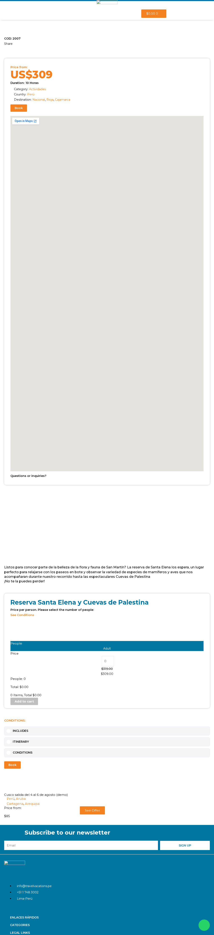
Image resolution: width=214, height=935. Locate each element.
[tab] (107, 731)
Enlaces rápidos (24, 917)
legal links (20, 933)
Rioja (50, 99)
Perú (30, 94)
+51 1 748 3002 (27, 892)
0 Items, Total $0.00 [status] (25, 695)
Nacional (38, 99)
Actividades (37, 89)
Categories (20, 925)
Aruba (21, 799)
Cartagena (15, 804)
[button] (4, 49)
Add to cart (24, 701)
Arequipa (32, 804)
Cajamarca (62, 99)
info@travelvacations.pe (34, 886)
